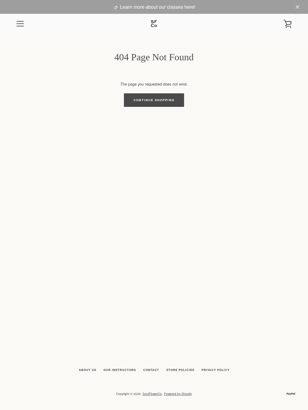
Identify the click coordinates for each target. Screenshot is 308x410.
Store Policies (180, 370)
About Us (87, 370)
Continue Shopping (154, 100)
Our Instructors (119, 370)
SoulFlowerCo (152, 393)
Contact (151, 370)
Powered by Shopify (178, 393)
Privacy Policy (215, 370)
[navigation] (20, 23)
